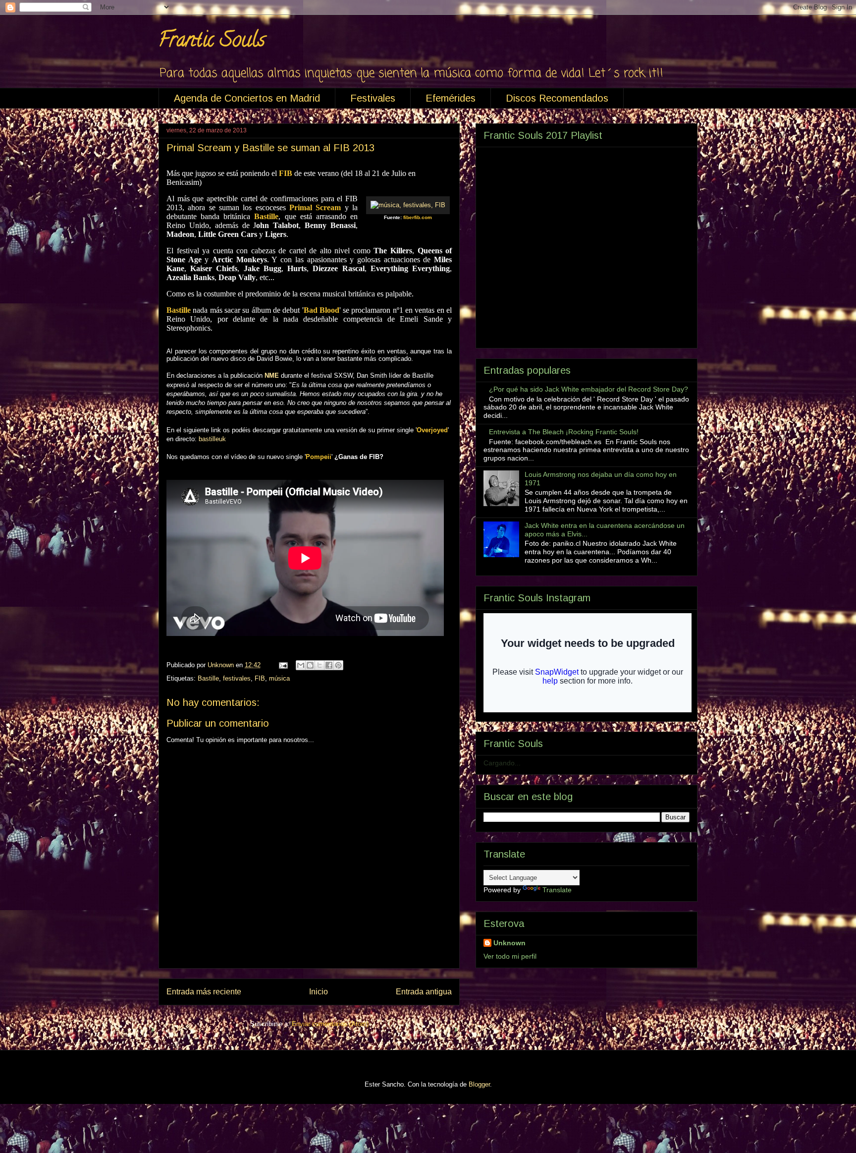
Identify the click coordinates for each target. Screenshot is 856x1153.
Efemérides (451, 98)
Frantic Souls (212, 42)
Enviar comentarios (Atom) (330, 1024)
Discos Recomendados (557, 98)
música (279, 678)
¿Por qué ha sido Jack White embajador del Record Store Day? (588, 389)
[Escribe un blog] (310, 665)
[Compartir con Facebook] (329, 665)
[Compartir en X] (319, 665)
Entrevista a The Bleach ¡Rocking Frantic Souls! (564, 432)
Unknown (509, 943)
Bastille (208, 678)
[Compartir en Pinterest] (338, 665)
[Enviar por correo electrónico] (301, 665)
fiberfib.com (417, 217)
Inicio (318, 991)
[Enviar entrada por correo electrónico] (282, 665)
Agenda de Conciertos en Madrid (247, 98)
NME (272, 375)
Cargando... (502, 763)
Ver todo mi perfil (509, 956)
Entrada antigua (424, 991)
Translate (557, 890)
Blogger (479, 1084)
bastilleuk (212, 439)
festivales (237, 678)
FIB (260, 678)
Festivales (372, 98)
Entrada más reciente (203, 991)
